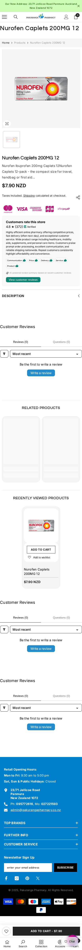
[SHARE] (77, 197)
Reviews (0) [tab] (20, 341)
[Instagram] (16, 878)
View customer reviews (23, 279)
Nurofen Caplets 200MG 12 (37, 571)
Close (78, 6)
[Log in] (66, 17)
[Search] (15, 17)
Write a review (41, 373)
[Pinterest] (27, 878)
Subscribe (65, 867)
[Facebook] (6, 878)
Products (19, 42)
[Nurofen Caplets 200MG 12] (41, 525)
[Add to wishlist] (6, 931)
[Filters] (4, 354)
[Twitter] (38, 878)
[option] (41, 6)
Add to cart (41, 549)
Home (6, 42)
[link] (21, 469)
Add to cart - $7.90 (46, 931)
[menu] (4, 17)
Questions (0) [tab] (61, 341)
